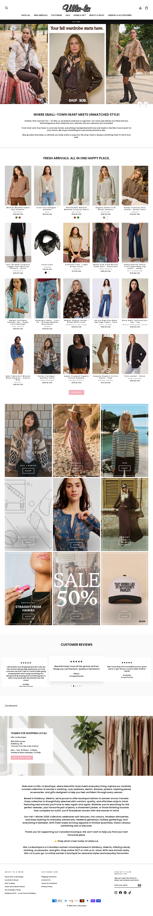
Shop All (25, 15)
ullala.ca (93, 841)
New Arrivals (41, 15)
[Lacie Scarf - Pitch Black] (46, 272)
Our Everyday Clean (13, 890)
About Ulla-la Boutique (14, 877)
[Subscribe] (139, 885)
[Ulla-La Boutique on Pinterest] (125, 892)
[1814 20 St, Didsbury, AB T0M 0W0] (76, 746)
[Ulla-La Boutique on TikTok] (129, 892)
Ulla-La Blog (10, 883)
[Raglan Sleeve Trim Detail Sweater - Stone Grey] (104, 217)
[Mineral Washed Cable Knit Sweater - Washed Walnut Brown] (20, 217)
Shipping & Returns (49, 877)
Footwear (56, 15)
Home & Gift (80, 15)
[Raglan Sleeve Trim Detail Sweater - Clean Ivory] (107, 217)
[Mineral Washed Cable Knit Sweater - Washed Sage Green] (16, 217)
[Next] (145, 104)
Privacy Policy (46, 887)
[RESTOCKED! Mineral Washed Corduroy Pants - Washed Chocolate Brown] (75, 217)
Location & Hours (12, 880)
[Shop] (28, 440)
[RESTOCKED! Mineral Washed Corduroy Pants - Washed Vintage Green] (78, 217)
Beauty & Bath (96, 15)
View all (76, 392)
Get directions (22, 758)
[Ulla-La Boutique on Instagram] (115, 892)
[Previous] (139, 104)
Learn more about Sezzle (15, 887)
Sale (68, 15)
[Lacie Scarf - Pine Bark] (49, 272)
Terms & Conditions (49, 883)
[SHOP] (76, 440)
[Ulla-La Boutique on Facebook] (120, 892)
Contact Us (46, 880)
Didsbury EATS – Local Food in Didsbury (20, 893)
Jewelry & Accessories (120, 15)
